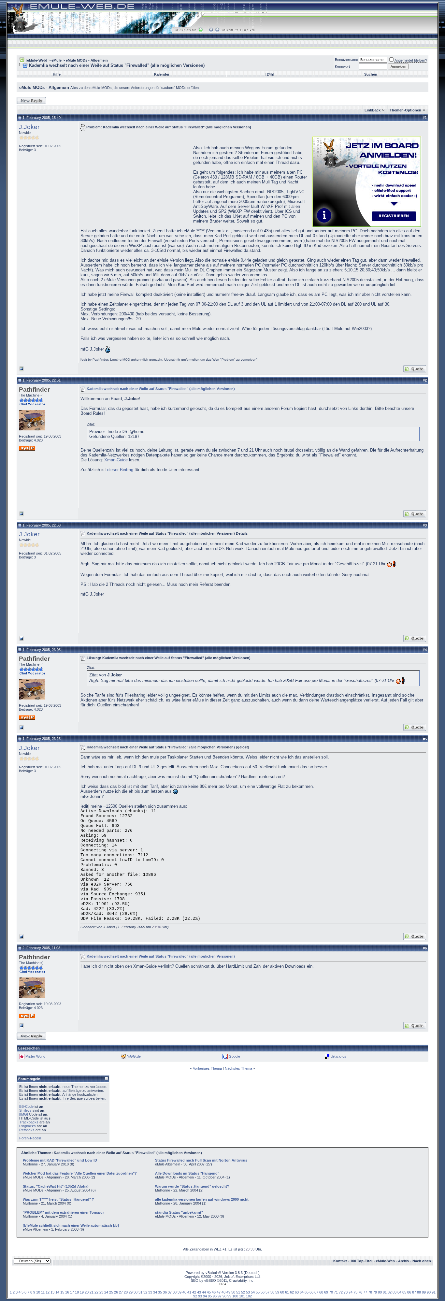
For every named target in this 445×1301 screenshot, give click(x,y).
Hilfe (57, 74)
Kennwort (342, 66)
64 (302, 1292)
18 (77, 1292)
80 (380, 1292)
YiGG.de (134, 1056)
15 (62, 1292)
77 (365, 1292)
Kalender (161, 74)
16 (67, 1292)
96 (215, 1296)
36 (165, 1292)
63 (297, 1292)
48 (223, 1292)
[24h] (270, 74)
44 (204, 1292)
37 (170, 1292)
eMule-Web (385, 1261)
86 (409, 1292)
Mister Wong (35, 1056)
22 (96, 1292)
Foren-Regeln (30, 1138)
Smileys (25, 1110)
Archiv (403, 1261)
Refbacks (27, 1130)
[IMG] (23, 1114)
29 (131, 1292)
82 (390, 1292)
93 (200, 1296)
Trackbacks (28, 1122)
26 (116, 1292)
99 (229, 1296)
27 (121, 1292)
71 (336, 1292)
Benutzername (346, 60)
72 (341, 1292)
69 (326, 1292)
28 (126, 1292)
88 (419, 1292)
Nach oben (421, 1261)
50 (233, 1292)
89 (424, 1292)
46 (214, 1292)
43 (199, 1292)
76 (360, 1292)
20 (87, 1292)
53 (248, 1292)
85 (404, 1292)
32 (145, 1292)
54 (253, 1292)
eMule (56, 60)
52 (243, 1292)
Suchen (370, 74)
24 (106, 1292)
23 (101, 1292)
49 (228, 1292)
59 (277, 1292)
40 (184, 1292)
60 (282, 1292)
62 (292, 1292)
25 (111, 1292)
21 (91, 1292)
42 (194, 1292)
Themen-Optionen (405, 110)
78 (370, 1292)
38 (175, 1292)
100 (235, 1296)
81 (385, 1292)
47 (219, 1292)
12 (48, 1292)
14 (57, 1292)
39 (179, 1292)
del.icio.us (338, 1056)
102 (249, 1296)
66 (311, 1292)
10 (38, 1292)
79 (375, 1292)
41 (189, 1292)
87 (414, 1292)
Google (234, 1056)
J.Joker (29, 126)
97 (220, 1296)
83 (394, 1292)
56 (263, 1292)
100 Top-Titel (361, 1261)
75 (355, 1292)
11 (43, 1292)
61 (287, 1292)
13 (52, 1292)
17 (72, 1292)
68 (321, 1292)
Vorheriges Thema (207, 1068)
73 (346, 1292)
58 (272, 1292)
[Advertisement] (135, 181)
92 (195, 1296)
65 (307, 1292)
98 (224, 1296)
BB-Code (26, 1106)
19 (82, 1292)
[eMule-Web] (36, 60)
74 (350, 1292)
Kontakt (340, 1261)
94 (205, 1296)
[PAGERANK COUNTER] (222, 1284)
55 (258, 1292)
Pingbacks (27, 1126)
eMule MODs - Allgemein (87, 60)
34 (155, 1292)
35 (160, 1292)
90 (429, 1292)
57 (267, 1292)
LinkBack (372, 110)
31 (140, 1292)
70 (331, 1292)
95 (210, 1296)
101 (242, 1296)
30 (135, 1292)
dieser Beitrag (120, 469)
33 (150, 1292)
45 (209, 1292)
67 (316, 1292)
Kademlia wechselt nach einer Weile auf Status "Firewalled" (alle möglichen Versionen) (161, 388)
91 (434, 1292)
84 (399, 1292)
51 (238, 1292)
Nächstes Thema (238, 1068)
